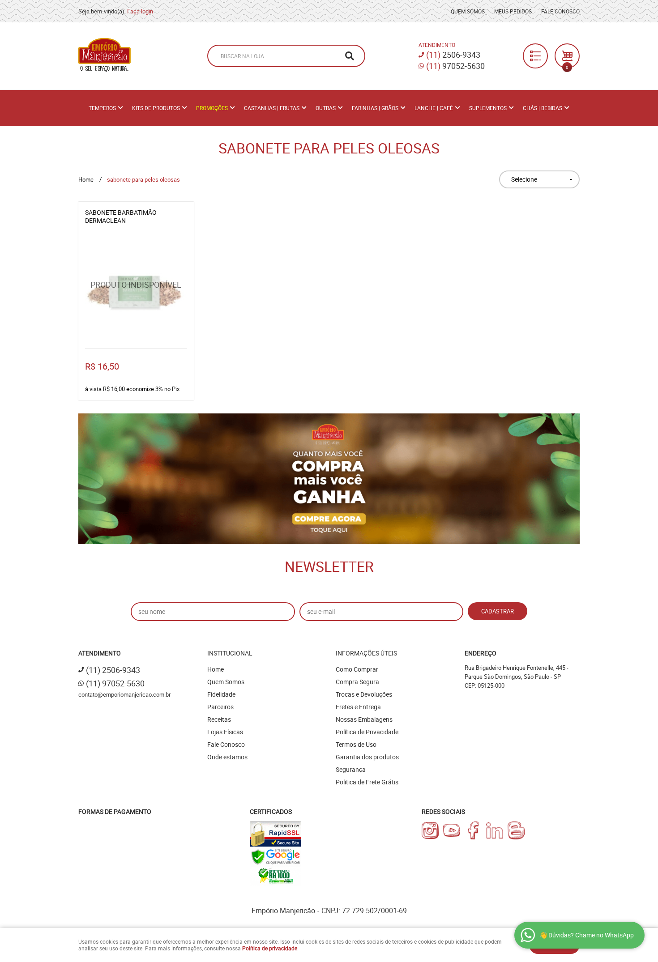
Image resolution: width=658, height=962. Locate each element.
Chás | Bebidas (542, 107)
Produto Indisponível (136, 290)
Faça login (140, 11)
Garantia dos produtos (367, 757)
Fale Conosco (560, 11)
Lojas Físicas (225, 732)
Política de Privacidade (367, 732)
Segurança (351, 769)
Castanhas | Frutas (271, 107)
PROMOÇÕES (212, 107)
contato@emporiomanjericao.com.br (124, 694)
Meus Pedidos (513, 11)
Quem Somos (468, 11)
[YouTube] (451, 830)
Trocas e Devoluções (364, 694)
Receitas (219, 719)
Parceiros (220, 706)
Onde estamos (227, 757)
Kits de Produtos (156, 107)
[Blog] (516, 830)
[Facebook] (473, 830)
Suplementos (488, 107)
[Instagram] (430, 830)
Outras (326, 107)
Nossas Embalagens (364, 719)
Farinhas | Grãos (375, 107)
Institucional (229, 653)
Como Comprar (357, 669)
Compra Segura (357, 681)
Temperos (102, 107)
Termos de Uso (356, 744)
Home (215, 669)
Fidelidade (221, 694)
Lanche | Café (433, 107)
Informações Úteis (366, 653)
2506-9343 (453, 54)
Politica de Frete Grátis (367, 782)
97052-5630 (455, 65)
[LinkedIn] (494, 830)
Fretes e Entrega (358, 706)
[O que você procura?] (349, 56)
